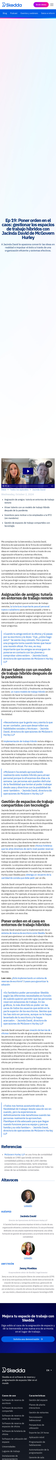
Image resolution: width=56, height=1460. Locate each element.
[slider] (28, 486)
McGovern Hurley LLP (14, 1154)
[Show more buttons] (52, 486)
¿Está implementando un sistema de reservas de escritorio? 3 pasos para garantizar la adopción (24, 981)
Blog (5, 13)
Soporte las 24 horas (39, 1432)
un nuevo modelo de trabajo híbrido (28, 691)
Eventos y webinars (29, 13)
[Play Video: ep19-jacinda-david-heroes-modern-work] (28, 471)
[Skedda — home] (12, 5)
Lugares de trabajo (11, 1451)
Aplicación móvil (36, 1437)
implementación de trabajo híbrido (20, 741)
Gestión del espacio (38, 1400)
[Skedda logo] (13, 1369)
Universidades (8, 1446)
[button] (51, 5)
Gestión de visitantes (39, 1412)
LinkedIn (28, 1258)
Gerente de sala (36, 1457)
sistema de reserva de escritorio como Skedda (23, 933)
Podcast (13, 13)
